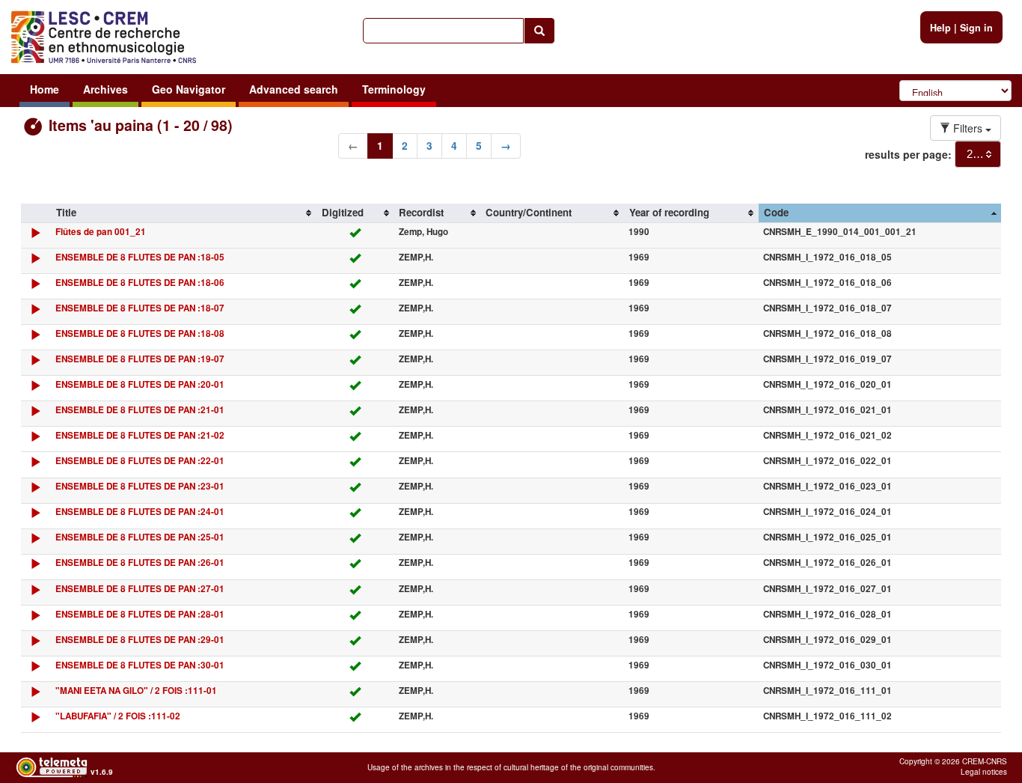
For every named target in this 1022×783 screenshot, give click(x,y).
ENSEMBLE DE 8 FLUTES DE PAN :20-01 (139, 384)
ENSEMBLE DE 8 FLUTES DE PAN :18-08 (139, 333)
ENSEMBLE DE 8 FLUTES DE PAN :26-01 (139, 562)
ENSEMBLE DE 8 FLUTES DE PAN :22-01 (139, 460)
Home (44, 89)
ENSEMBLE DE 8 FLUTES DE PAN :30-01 (139, 665)
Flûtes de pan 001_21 (100, 231)
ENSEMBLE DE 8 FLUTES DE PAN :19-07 (139, 359)
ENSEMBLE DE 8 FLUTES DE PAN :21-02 (139, 435)
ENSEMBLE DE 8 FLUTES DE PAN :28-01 (139, 614)
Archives (105, 89)
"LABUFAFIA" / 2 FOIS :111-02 (117, 716)
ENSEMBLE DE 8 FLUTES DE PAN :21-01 (139, 409)
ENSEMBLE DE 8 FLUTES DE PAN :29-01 (139, 639)
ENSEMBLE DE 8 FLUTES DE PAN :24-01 (139, 511)
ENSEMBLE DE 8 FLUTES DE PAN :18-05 (139, 257)
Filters (967, 128)
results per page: (908, 154)
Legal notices (984, 772)
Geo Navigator (188, 89)
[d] (35, 236)
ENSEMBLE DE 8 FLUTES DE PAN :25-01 (139, 537)
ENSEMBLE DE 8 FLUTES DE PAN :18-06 (139, 282)
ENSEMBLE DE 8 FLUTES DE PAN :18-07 (139, 308)
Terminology (394, 89)
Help (940, 27)
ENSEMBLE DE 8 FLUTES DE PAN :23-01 (139, 486)
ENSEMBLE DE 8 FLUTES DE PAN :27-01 (139, 588)
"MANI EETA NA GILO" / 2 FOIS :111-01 (136, 690)
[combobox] (978, 154)
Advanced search (293, 89)
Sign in (976, 27)
